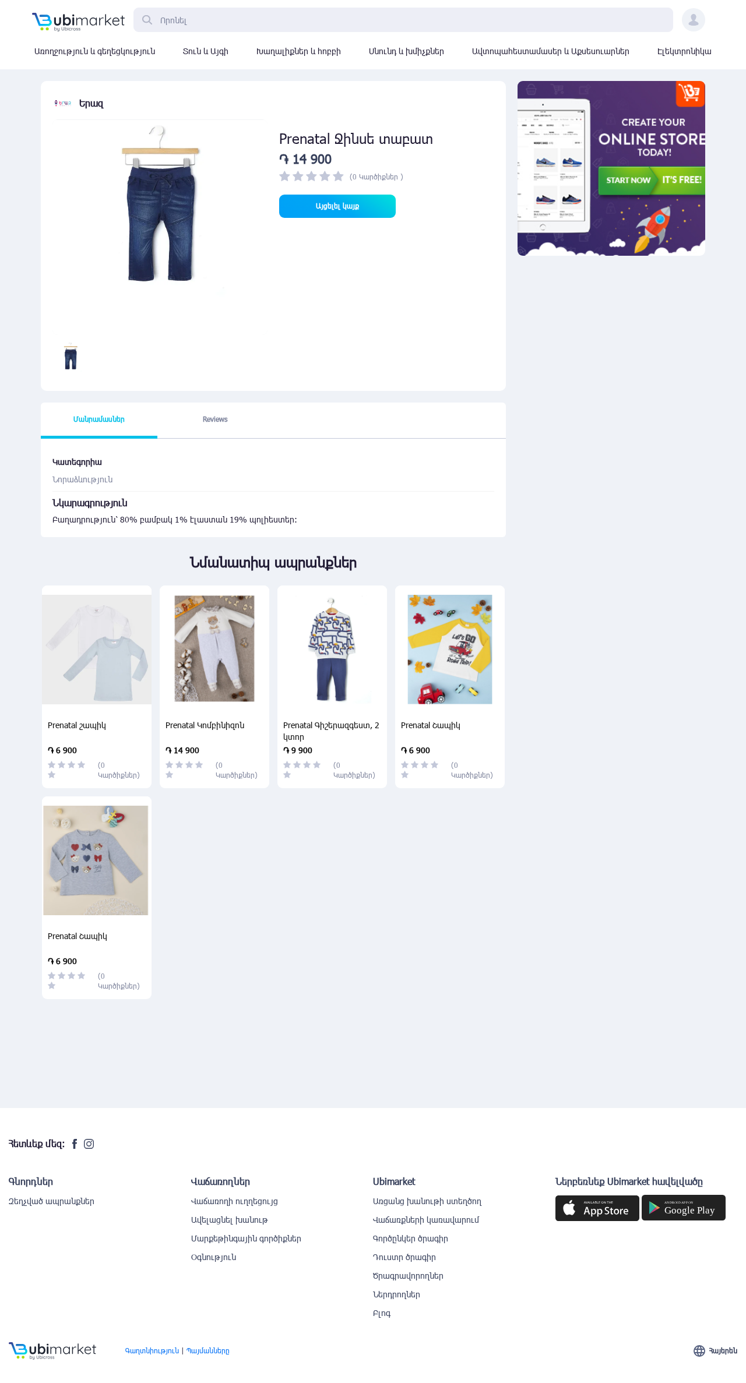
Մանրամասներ (99, 419)
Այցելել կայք (337, 206)
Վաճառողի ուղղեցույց (234, 1201)
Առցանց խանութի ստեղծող (427, 1201)
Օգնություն (213, 1257)
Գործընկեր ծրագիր (410, 1238)
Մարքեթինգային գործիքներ (246, 1238)
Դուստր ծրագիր (404, 1257)
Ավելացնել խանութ (229, 1220)
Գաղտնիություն (152, 1350)
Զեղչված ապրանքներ (51, 1201)
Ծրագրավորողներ (408, 1275)
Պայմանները (208, 1350)
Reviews (215, 419)
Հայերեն (723, 1350)
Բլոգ (381, 1313)
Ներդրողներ (396, 1294)
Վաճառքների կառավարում (426, 1220)
